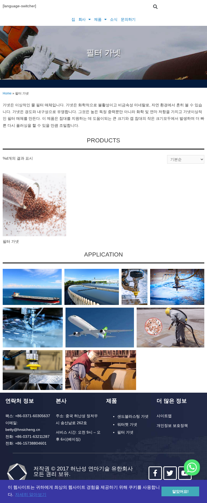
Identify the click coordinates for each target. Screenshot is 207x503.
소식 (114, 19)
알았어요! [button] (180, 491)
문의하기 (128, 19)
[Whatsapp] (192, 467)
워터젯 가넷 (127, 425)
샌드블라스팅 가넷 (133, 416)
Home (7, 93)
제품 (98, 19)
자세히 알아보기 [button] (30, 494)
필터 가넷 (125, 432)
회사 (82, 19)
